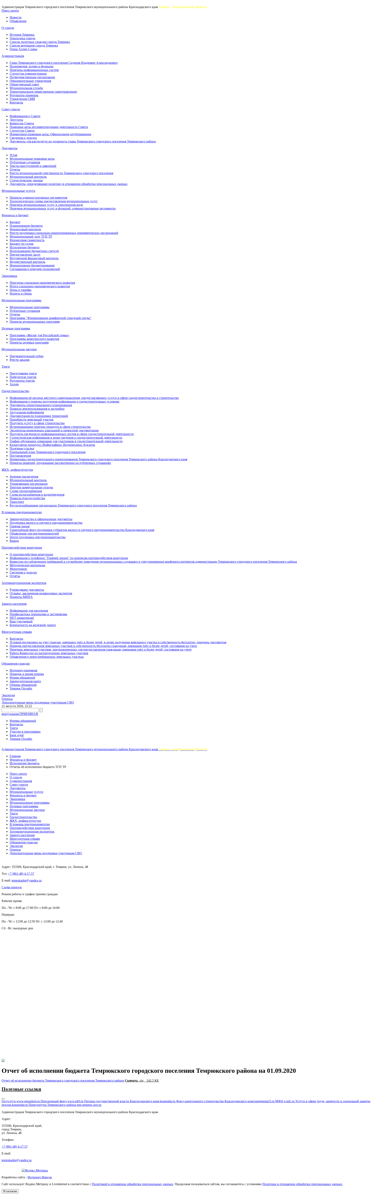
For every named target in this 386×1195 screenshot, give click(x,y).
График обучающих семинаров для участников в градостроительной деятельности (66, 441)
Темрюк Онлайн (21, 688)
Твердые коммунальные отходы (31, 487)
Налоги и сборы (21, 293)
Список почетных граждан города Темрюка (40, 42)
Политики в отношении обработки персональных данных (302, 1184)
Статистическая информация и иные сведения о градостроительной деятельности (66, 437)
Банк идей (17, 735)
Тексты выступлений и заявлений (33, 166)
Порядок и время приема (27, 674)
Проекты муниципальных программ (35, 321)
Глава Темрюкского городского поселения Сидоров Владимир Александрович (64, 62)
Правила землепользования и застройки (37, 408)
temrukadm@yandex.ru (27, 880)
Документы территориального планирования (41, 405)
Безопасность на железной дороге (33, 625)
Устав (13, 155)
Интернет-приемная (23, 670)
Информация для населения (29, 610)
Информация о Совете (25, 116)
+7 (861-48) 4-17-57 (21, 873)
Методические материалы (27, 565)
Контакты (16, 102)
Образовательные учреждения (30, 80)
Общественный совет (24, 84)
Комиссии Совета (22, 123)
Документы (9, 148)
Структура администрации (28, 73)
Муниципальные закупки (19, 349)
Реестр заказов (20, 359)
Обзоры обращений (23, 684)
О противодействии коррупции (31, 554)
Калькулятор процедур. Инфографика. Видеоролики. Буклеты (52, 444)
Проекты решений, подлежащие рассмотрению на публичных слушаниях (60, 463)
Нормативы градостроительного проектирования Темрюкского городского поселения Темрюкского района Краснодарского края (98, 459)
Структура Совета (22, 130)
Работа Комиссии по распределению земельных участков (49, 653)
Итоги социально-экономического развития (40, 286)
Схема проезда (12, 887)
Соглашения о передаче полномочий (35, 269)
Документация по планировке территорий (39, 416)
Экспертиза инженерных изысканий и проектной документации (54, 430)
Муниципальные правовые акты (32, 158)
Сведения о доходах (23, 137)
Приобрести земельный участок (31, 419)
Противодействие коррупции (22, 547)
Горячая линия (20, 526)
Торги (6, 366)
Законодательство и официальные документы (41, 519)
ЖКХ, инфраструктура (17, 469)
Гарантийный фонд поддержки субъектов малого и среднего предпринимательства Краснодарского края (82, 530)
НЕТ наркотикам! (22, 617)
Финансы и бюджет (15, 215)
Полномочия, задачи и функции (31, 66)
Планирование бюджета (26, 225)
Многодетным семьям (17, 632)
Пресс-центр (10, 10)
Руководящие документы (27, 589)
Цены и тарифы (20, 290)
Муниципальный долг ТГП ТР (31, 236)
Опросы (7, 699)
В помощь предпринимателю (22, 512)
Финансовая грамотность (27, 240)
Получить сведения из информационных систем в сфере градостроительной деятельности (72, 434)
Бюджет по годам (21, 243)
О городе (8, 27)
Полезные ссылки (22, 448)
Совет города (11, 109)
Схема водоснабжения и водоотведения (37, 494)
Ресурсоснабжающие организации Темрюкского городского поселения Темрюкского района (73, 505)
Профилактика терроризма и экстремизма (38, 614)
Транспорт (17, 501)
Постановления (20, 455)
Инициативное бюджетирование (32, 265)
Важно (14, 540)
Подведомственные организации (32, 77)
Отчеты (15, 169)
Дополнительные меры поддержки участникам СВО (38, 702)
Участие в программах (25, 731)
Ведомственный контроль (27, 261)
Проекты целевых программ (29, 342)
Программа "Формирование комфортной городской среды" (50, 318)
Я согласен (10, 1191)
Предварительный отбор (26, 356)
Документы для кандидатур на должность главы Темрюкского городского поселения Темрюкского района (83, 141)
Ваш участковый (21, 621)
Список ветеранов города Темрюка (34, 45)
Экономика (9, 276)
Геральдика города (22, 38)
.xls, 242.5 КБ (142, 1080)
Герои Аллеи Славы (23, 49)
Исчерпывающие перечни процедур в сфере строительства (50, 426)
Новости (16, 17)
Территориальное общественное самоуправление (43, 91)
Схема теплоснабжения (26, 491)
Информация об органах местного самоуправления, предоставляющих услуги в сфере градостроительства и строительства (94, 398)
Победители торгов (23, 377)
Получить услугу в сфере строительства (37, 423)
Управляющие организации (29, 483)
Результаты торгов (22, 380)
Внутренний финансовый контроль (34, 258)
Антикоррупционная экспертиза (24, 583)
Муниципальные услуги (18, 190)
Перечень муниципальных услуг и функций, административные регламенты (63, 208)
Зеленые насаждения (24, 476)
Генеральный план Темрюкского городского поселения (47, 452)
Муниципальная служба (26, 88)
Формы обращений (23, 720)
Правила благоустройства (27, 498)
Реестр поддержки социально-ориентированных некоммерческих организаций (64, 233)
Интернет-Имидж (40, 1177)
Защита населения (14, 603)
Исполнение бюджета (24, 247)
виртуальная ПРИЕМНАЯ (20, 714)
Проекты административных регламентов (38, 197)
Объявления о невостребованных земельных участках (47, 656)
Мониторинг (18, 569)
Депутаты (16, 119)
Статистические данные (26, 180)
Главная (15, 756)
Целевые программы (16, 328)
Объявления (18, 21)
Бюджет (15, 222)
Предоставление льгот (25, 254)
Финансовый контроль (25, 229)
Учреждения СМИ (22, 99)
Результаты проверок (24, 95)
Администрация (13, 56)
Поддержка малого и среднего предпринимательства (46, 522)
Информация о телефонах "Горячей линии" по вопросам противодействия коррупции (69, 558)
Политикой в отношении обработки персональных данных (132, 1184)
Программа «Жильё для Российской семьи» (39, 335)
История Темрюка (22, 34)
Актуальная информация (27, 412)
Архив (14, 384)
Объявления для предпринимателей (34, 533)
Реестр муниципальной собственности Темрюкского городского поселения (61, 173)
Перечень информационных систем (34, 70)
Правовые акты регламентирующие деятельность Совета (49, 127)
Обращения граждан (16, 663)
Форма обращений (22, 677)
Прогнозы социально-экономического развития (42, 282)
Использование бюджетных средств (34, 251)
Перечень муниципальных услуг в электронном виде (46, 204)
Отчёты (15, 576)
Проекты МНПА (21, 597)
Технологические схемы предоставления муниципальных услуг (54, 201)
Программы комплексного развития (34, 339)
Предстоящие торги (23, 373)
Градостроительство (15, 391)
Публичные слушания (25, 162)
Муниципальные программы (21, 300)
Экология (8, 695)
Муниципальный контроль (28, 176)
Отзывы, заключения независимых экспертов (41, 593)
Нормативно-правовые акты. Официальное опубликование (50, 134)
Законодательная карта (25, 681)
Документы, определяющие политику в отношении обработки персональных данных (68, 184)
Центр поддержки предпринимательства (38, 537)
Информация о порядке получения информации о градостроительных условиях (64, 401)
